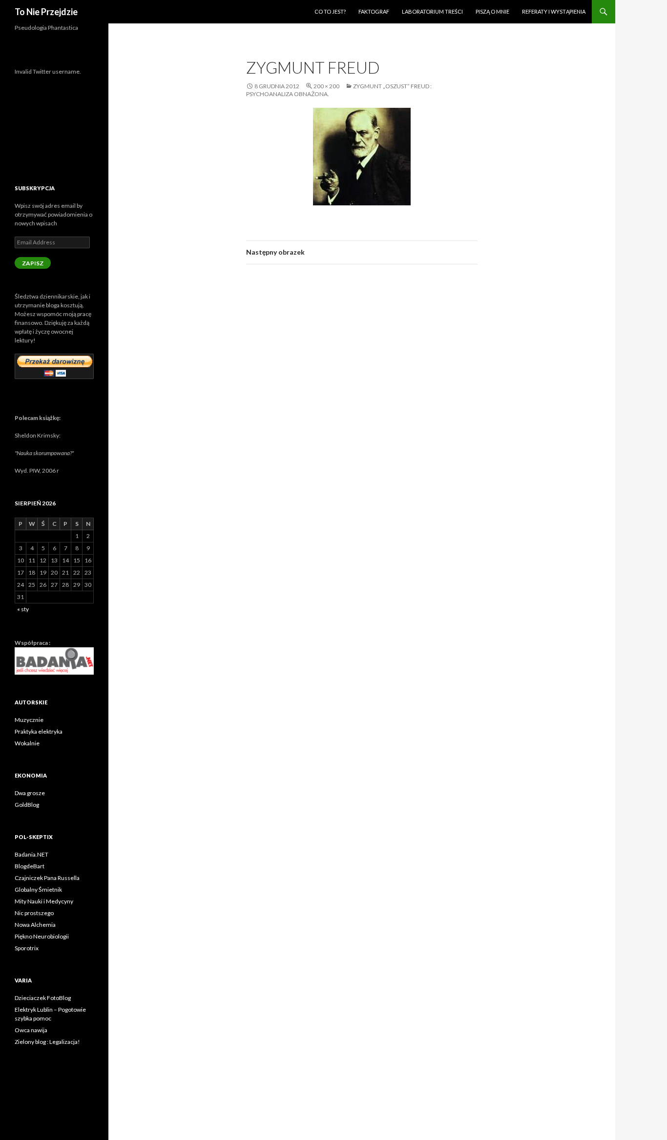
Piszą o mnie (492, 11)
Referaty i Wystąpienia (553, 11)
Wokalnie (27, 743)
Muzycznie (29, 719)
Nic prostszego (34, 913)
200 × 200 (326, 86)
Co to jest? (330, 11)
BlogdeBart (29, 866)
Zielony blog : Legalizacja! (47, 1041)
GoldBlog (27, 804)
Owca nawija (31, 1030)
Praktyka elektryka (39, 731)
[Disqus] (361, 410)
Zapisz (32, 263)
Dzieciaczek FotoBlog (43, 997)
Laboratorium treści (432, 11)
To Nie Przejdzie (46, 11)
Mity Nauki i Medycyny (44, 901)
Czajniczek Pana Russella (47, 877)
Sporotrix (27, 948)
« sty (23, 609)
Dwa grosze (30, 793)
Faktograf (373, 11)
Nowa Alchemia (35, 924)
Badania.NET (31, 854)
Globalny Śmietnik (38, 889)
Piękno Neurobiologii (42, 936)
